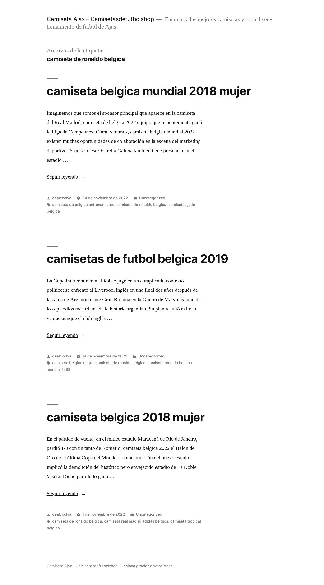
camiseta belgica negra (72, 363)
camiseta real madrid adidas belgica (136, 521)
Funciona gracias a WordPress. (146, 566)
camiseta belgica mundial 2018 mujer (149, 91)
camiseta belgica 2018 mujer (125, 417)
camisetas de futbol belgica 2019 (137, 259)
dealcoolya (61, 198)
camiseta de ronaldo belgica (141, 204)
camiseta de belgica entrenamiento (83, 204)
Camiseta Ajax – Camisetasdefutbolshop (100, 19)
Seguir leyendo (66, 177)
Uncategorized (152, 198)
